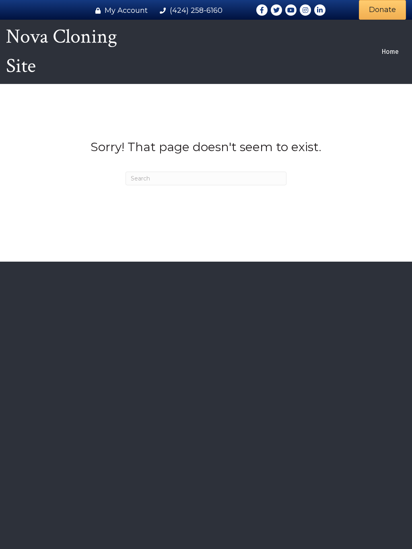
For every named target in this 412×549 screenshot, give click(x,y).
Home (390, 51)
